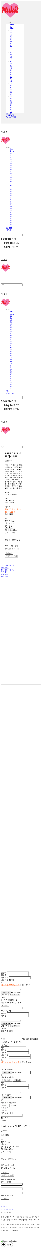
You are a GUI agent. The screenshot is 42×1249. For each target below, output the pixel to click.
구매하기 (5, 1120)
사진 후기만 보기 (11, 1000)
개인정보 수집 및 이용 (10, 985)
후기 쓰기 (5, 1005)
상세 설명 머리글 (7, 565)
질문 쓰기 (5, 1045)
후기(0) (4, 572)
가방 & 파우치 (11, 89)
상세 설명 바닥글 (7, 570)
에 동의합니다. (16, 985)
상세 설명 (5, 568)
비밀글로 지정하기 (8, 1077)
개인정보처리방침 (7, 1209)
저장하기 (5, 997)
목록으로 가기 (6, 1080)
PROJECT (9, 114)
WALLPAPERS (12, 117)
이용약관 (4, 1206)
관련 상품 (5, 577)
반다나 (11, 99)
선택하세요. (10, 521)
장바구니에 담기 (7, 1175)
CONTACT (10, 115)
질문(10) (4, 574)
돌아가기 (5, 1105)
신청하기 (5, 1198)
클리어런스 (11, 107)
